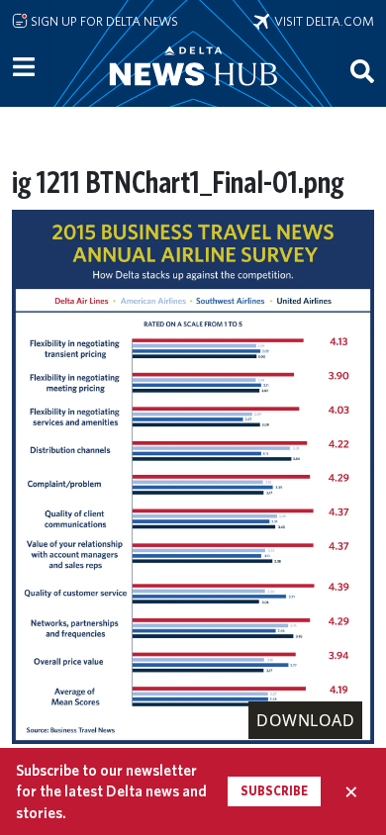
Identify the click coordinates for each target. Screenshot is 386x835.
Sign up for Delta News (103, 21)
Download (305, 720)
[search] (362, 70)
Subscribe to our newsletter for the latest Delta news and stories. (111, 791)
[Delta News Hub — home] (193, 93)
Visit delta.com (321, 21)
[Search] (362, 70)
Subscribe (274, 791)
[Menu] (24, 67)
